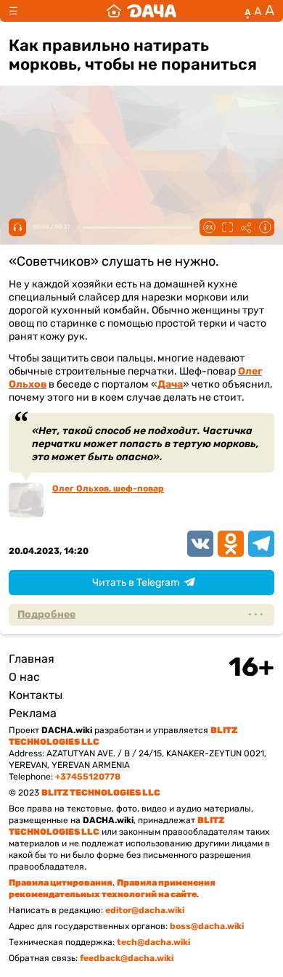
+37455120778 (87, 777)
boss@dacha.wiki (207, 926)
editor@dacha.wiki (144, 910)
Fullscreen (227, 227)
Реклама (33, 713)
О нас (24, 677)
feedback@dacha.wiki (126, 958)
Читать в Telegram (135, 582)
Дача (170, 384)
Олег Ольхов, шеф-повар (108, 488)
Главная (31, 659)
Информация (264, 227)
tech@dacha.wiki (153, 942)
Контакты (35, 695)
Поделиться (246, 227)
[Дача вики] (141, 10)
